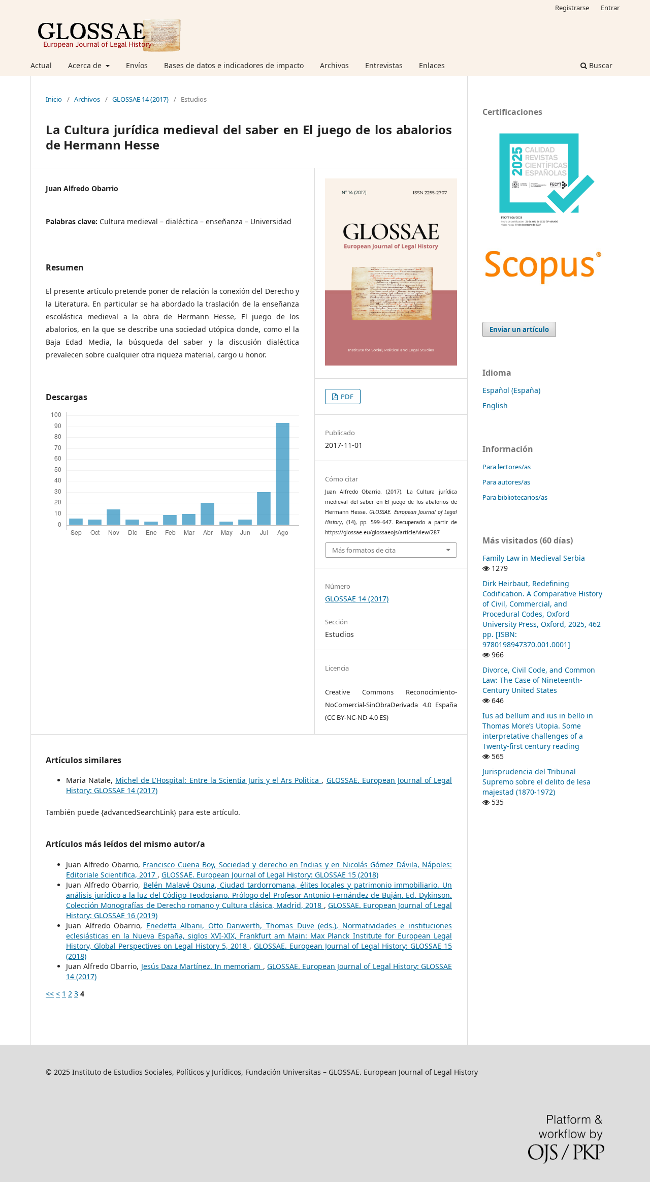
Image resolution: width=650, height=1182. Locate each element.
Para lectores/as (506, 466)
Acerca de (86, 65)
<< (50, 993)
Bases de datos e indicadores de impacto (234, 65)
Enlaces (432, 65)
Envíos (137, 65)
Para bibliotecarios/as (514, 497)
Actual (41, 65)
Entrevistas (384, 65)
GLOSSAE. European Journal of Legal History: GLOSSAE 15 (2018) (269, 875)
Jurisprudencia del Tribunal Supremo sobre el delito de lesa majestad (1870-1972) (536, 782)
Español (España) (511, 390)
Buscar (599, 65)
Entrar (610, 7)
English (495, 405)
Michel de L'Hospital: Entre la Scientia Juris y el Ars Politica (218, 780)
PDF (346, 396)
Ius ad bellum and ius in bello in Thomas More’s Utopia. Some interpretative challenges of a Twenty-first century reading (537, 731)
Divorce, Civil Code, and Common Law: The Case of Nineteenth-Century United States (538, 680)
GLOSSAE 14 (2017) (140, 99)
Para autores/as (506, 482)
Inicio (54, 99)
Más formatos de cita (364, 550)
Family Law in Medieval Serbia (533, 558)
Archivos (334, 65)
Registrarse (572, 7)
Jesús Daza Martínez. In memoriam (202, 966)
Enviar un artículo (519, 329)
